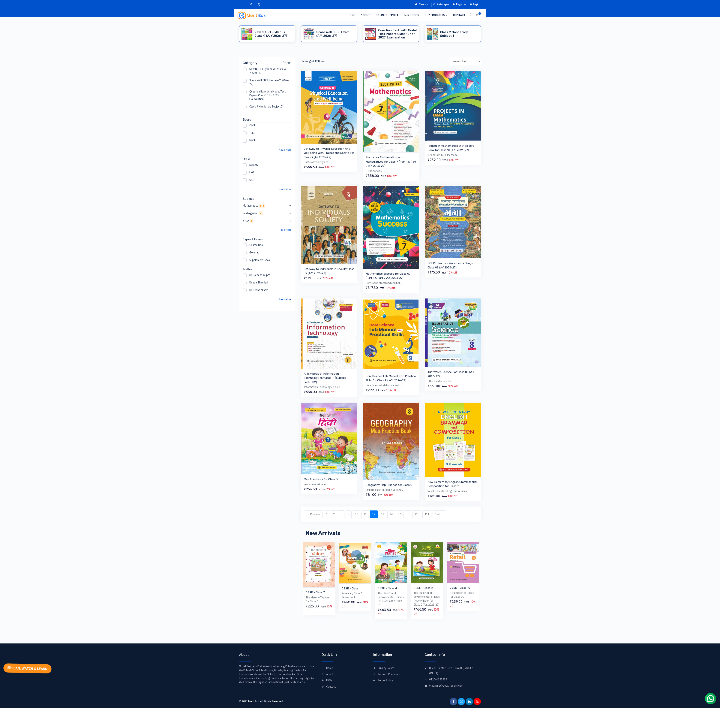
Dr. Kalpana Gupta (259, 275)
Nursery (253, 165)
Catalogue (442, 4)
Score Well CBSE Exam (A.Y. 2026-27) (269, 82)
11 (365, 514)
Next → (439, 514)
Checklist (424, 4)
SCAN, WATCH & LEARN (28, 668)
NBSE (252, 140)
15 (399, 514)
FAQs (329, 680)
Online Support (387, 15)
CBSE (252, 125)
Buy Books (411, 15)
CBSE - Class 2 (387, 588)
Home (351, 15)
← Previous (313, 514)
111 (427, 514)
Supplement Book (259, 260)
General (254, 252)
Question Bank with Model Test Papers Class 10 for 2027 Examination (267, 95)
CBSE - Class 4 (351, 588)
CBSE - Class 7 (459, 592)
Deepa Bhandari (258, 282)
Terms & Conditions (389, 674)
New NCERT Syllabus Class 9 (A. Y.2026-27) (267, 70)
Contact (459, 15)
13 (382, 514)
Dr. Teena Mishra (258, 290)
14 (391, 514)
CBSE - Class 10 (424, 587)
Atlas (247, 221)
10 (356, 514)
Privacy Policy (386, 668)
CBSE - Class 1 (315, 588)
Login (475, 4)
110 (417, 514)
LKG (251, 172)
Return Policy (385, 680)
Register (461, 4)
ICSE (252, 133)
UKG (251, 180)
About (365, 15)
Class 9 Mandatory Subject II (266, 106)
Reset (287, 63)
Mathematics (253, 205)
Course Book (256, 245)
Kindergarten (252, 213)
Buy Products (435, 15)
